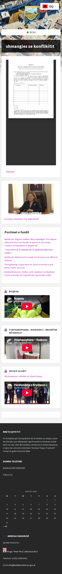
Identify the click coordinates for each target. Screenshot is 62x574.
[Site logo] (31, 23)
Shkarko (10, 171)
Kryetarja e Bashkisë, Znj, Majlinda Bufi (22, 219)
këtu (28, 451)
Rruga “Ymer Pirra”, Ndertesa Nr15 (22, 551)
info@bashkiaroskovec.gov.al (22, 565)
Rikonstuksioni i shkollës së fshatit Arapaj (23, 376)
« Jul (5, 526)
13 (31, 509)
